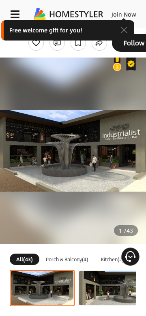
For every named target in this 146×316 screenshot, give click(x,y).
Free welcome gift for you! (45, 30)
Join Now (124, 14)
